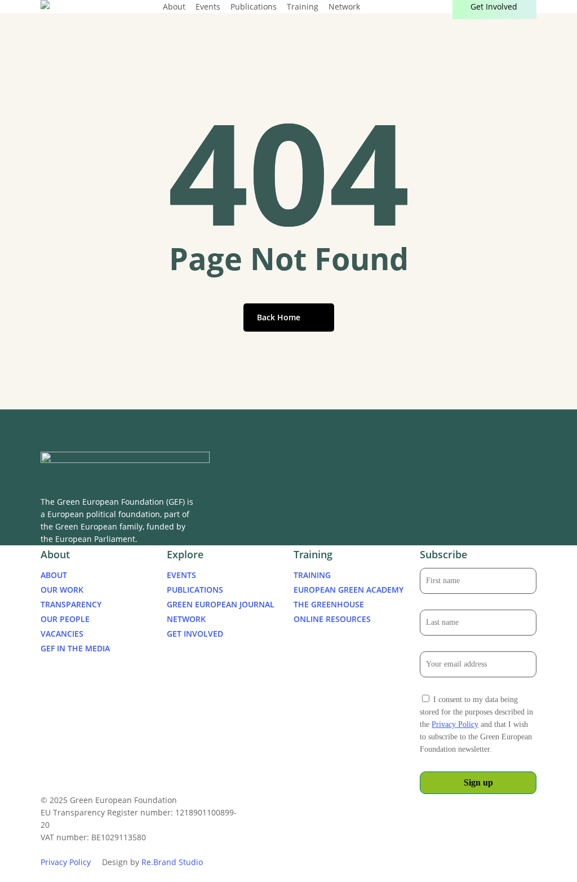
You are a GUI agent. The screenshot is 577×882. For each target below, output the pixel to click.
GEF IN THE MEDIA (75, 648)
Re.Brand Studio (172, 862)
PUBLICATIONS (195, 589)
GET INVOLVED (195, 633)
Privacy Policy (455, 724)
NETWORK (186, 619)
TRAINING (312, 575)
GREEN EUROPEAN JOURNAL (220, 604)
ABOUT (54, 575)
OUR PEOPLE (65, 619)
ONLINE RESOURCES (332, 619)
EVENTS (181, 575)
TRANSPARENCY (71, 604)
